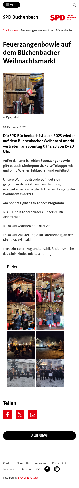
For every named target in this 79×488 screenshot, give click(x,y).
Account (27, 469)
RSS (38, 469)
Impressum (41, 463)
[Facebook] (7, 414)
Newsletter (23, 463)
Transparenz (10, 469)
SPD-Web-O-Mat (28, 477)
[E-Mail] (32, 414)
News (15, 30)
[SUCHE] (74, 5)
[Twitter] (20, 414)
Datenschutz (59, 463)
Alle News (39, 435)
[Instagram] (57, 469)
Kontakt (8, 463)
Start (6, 30)
